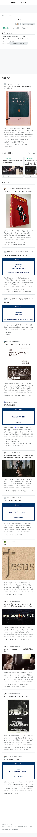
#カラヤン (28, 144)
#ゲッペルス (7, 289)
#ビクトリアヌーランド (10, 443)
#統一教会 (14, 439)
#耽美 (13, 686)
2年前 (28, 188)
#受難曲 (6, 594)
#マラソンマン (19, 749)
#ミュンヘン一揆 (8, 291)
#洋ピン (25, 491)
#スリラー (6, 639)
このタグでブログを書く (28, 24)
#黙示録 (20, 594)
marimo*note (9, 402)
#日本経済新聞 (8, 146)
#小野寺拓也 (7, 395)
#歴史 (15, 594)
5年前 (13, 541)
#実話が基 (11, 793)
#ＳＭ (24, 686)
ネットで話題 (15, 28)
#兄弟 (16, 535)
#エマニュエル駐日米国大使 (11, 441)
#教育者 (15, 244)
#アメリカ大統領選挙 (25, 291)
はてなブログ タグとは (7, 826)
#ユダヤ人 (6, 535)
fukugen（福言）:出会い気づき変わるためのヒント (18, 251)
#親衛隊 (14, 491)
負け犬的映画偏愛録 (11, 453)
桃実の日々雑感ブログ (11, 497)
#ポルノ (30, 491)
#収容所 (26, 684)
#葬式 (20, 535)
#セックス (15, 684)
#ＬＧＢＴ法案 (27, 443)
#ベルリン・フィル (9, 139)
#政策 (24, 395)
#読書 (18, 142)
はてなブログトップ (28, 826)
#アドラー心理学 (8, 242)
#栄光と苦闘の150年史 (21, 139)
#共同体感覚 (21, 244)
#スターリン (11, 332)
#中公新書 (13, 142)
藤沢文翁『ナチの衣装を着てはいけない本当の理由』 (12, 161)
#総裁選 (16, 291)
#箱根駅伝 (6, 749)
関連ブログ (25, 28)
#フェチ (20, 491)
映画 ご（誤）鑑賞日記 (12, 756)
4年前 (19, 497)
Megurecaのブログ (10, 84)
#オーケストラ (8, 144)
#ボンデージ (7, 686)
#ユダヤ (20, 443)
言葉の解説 (6, 28)
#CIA (9, 446)
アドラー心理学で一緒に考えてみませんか (16, 188)
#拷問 (5, 747)
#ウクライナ (20, 446)
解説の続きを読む (18, 43)
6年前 (18, 693)
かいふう (8, 541)
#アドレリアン (8, 244)
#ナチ (22, 142)
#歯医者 (17, 747)
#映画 (12, 749)
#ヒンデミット (8, 334)
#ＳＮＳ (29, 395)
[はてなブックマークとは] (12, 153)
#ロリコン (18, 686)
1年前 (18, 84)
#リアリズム (19, 332)
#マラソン (11, 747)
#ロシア (14, 446)
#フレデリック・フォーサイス (18, 639)
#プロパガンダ (16, 289)
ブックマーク (7, 158)
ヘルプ (15, 826)
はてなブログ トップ (8, 15)
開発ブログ (20, 826)
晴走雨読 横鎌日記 (11, 341)
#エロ (9, 491)
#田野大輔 (14, 395)
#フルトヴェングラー (18, 144)
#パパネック (17, 242)
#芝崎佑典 (6, 142)
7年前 (20, 756)
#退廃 (5, 332)
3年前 (18, 341)
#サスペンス (27, 747)
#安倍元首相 (7, 439)
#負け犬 (26, 749)
